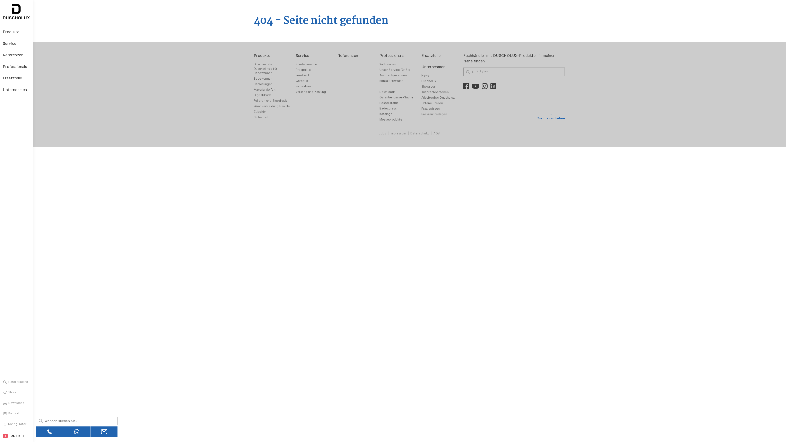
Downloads (387, 92)
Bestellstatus (389, 103)
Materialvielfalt (265, 89)
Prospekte (303, 69)
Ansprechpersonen (393, 75)
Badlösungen (263, 84)
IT (23, 435)
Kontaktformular (391, 80)
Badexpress (388, 108)
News (425, 75)
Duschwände (263, 64)
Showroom (429, 86)
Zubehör (260, 111)
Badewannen (263, 78)
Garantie (302, 80)
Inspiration (303, 86)
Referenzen (348, 55)
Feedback (303, 75)
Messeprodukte (390, 119)
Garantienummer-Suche (396, 97)
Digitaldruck (262, 95)
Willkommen (387, 64)
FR (18, 435)
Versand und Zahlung (311, 92)
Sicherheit (261, 117)
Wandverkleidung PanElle (272, 106)
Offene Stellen (432, 103)
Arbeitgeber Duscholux (438, 97)
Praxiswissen (430, 108)
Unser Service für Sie (394, 69)
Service (302, 55)
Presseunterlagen (434, 114)
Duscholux (428, 81)
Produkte (262, 55)
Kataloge (386, 114)
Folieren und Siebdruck (270, 100)
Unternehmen (433, 67)
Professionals (391, 55)
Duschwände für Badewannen (265, 71)
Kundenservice (306, 64)
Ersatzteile (430, 55)
